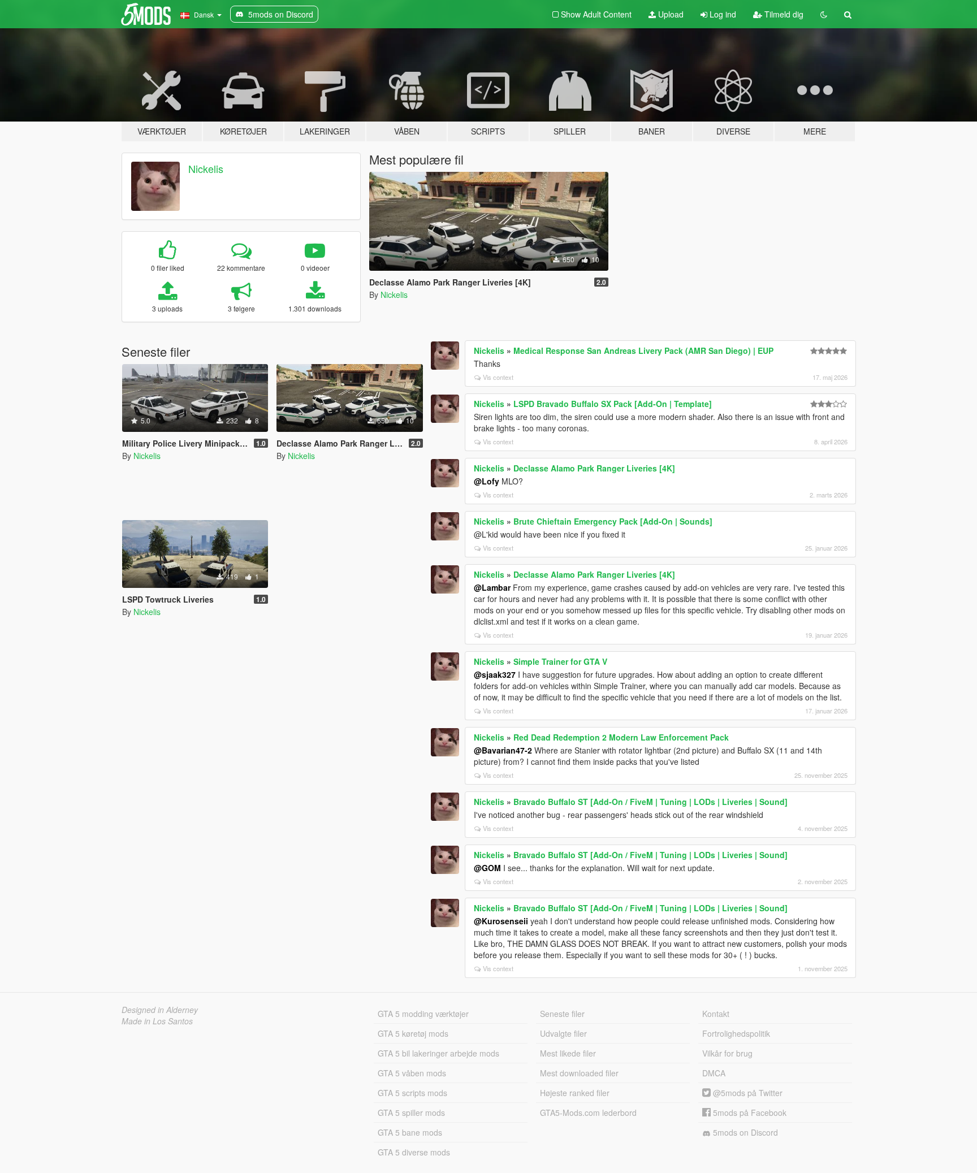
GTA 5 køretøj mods (413, 1033)
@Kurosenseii (501, 921)
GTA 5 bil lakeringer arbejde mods (438, 1053)
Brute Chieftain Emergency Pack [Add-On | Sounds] (612, 521)
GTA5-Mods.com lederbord (588, 1112)
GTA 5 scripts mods (412, 1092)
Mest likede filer (568, 1053)
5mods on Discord (744, 1132)
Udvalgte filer (563, 1033)
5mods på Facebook (748, 1112)
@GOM (487, 867)
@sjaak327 (495, 674)
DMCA (713, 1073)
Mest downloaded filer (579, 1073)
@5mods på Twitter (747, 1092)
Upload (670, 14)
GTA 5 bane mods (410, 1132)
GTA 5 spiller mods (411, 1112)
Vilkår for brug (727, 1053)
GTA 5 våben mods (412, 1073)
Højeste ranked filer (574, 1092)
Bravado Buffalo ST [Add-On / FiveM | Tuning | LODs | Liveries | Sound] (650, 801)
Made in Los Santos (157, 1021)
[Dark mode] (824, 14)
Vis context (498, 377)
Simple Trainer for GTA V (560, 661)
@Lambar (492, 587)
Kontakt (715, 1013)
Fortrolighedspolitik (736, 1033)
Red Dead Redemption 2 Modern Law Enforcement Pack (621, 737)
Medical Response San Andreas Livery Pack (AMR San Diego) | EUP (643, 350)
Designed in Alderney (160, 1009)
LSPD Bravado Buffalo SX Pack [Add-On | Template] (612, 403)
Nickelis (205, 168)
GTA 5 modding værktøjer (423, 1013)
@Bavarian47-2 (503, 750)
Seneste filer (562, 1013)
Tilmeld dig (782, 14)
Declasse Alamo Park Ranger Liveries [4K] (594, 468)
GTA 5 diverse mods (414, 1152)
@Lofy (486, 481)
